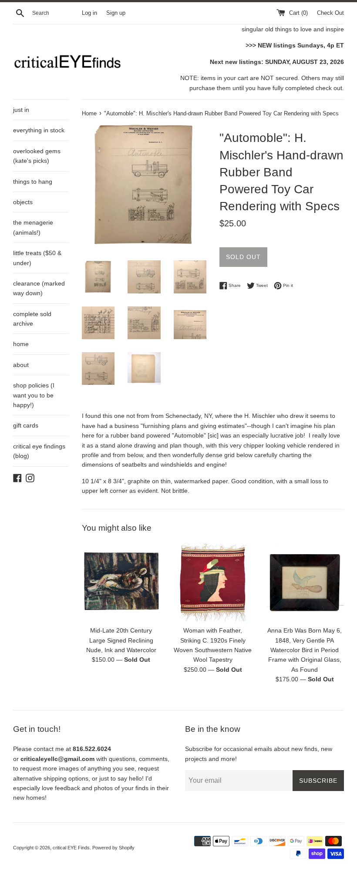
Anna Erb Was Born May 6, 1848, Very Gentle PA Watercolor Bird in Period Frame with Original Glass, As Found (304, 650)
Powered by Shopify (113, 847)
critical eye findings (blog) (39, 451)
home (21, 343)
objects (23, 202)
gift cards (25, 425)
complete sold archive (32, 318)
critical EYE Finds (71, 847)
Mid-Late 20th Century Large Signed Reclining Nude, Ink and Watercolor (121, 640)
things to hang (32, 181)
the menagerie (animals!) (33, 227)
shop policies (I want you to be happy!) (33, 395)
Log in (89, 13)
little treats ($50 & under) (37, 257)
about (21, 364)
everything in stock (38, 130)
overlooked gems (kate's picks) (37, 156)
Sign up (115, 13)
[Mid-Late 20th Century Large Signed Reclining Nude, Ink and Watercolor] (121, 581)
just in (21, 109)
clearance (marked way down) (39, 288)
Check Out (330, 13)
